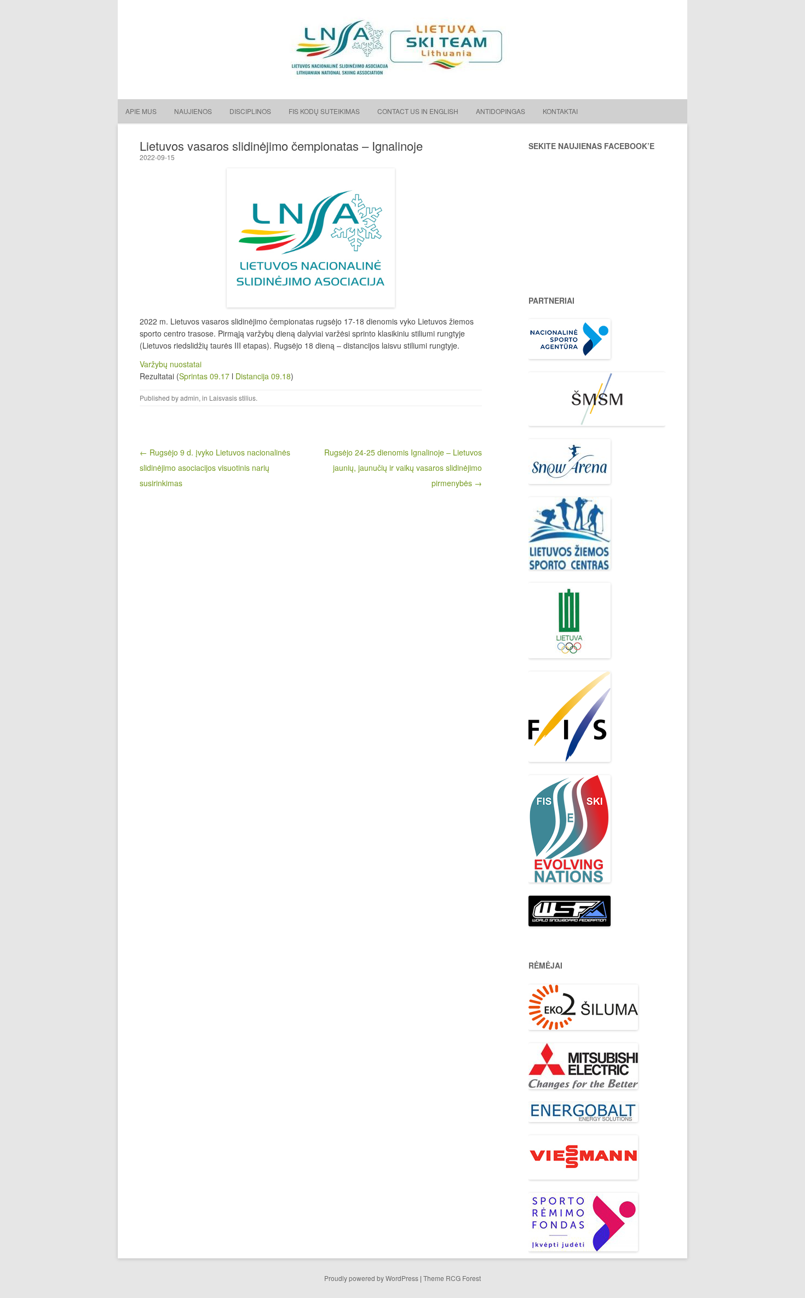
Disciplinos (250, 111)
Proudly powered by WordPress (371, 1278)
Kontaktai (560, 111)
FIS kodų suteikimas (324, 111)
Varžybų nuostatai (171, 363)
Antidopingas (500, 111)
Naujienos (193, 111)
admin (189, 397)
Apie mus (141, 111)
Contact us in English (417, 111)
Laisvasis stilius (232, 397)
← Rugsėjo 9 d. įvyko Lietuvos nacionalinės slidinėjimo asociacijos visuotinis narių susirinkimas (215, 467)
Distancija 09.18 (263, 376)
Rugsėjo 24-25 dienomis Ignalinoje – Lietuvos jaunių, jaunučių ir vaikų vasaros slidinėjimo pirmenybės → (403, 467)
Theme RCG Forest (452, 1278)
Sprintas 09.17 (204, 376)
